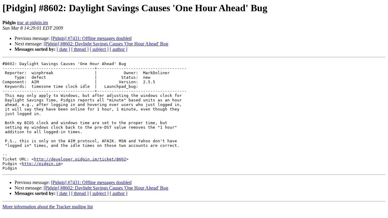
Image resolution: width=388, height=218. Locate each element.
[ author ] (118, 49)
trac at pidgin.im (32, 22)
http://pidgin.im (41, 163)
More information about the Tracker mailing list (47, 206)
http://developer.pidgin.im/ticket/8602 (80, 159)
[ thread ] (80, 49)
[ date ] (63, 49)
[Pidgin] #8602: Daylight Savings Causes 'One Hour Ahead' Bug (106, 43)
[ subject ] (99, 49)
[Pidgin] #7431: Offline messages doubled (91, 38)
